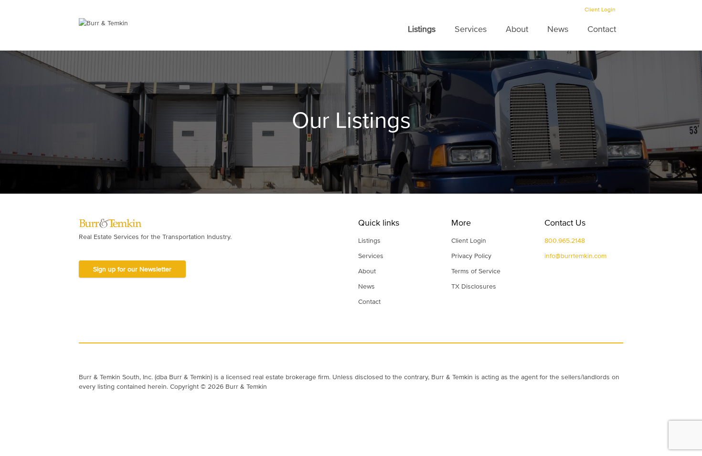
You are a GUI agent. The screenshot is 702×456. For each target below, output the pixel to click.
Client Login (600, 9)
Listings (422, 29)
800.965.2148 (564, 240)
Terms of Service (475, 271)
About (517, 29)
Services (471, 29)
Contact (601, 29)
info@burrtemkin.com (575, 255)
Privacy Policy (471, 255)
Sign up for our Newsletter (132, 269)
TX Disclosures (473, 286)
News (557, 29)
